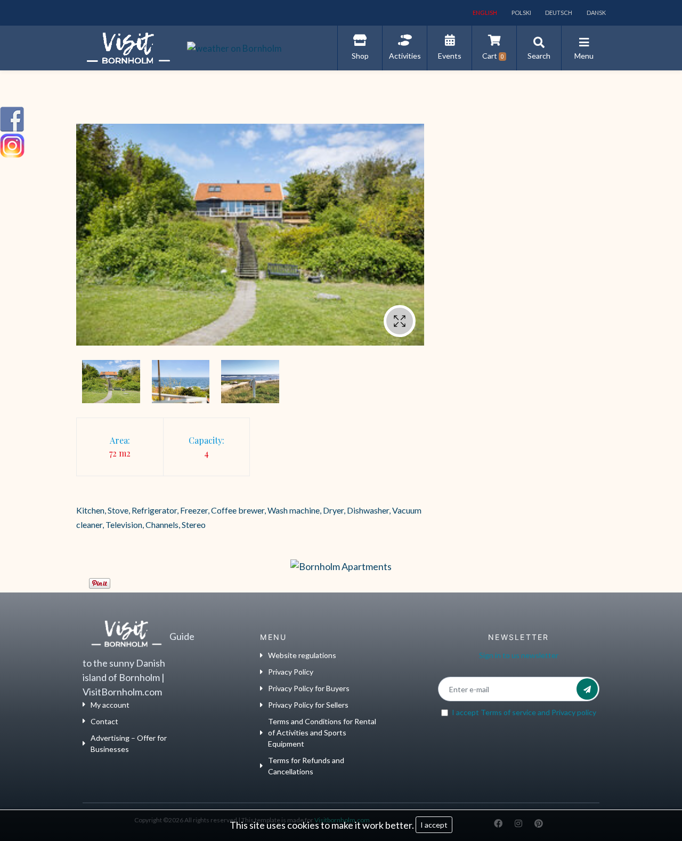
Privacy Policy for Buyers (309, 688)
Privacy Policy (290, 671)
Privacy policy (573, 712)
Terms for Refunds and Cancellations (306, 766)
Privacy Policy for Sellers (308, 704)
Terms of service (508, 712)
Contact (104, 721)
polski (520, 12)
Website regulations (302, 655)
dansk (596, 12)
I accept (434, 824)
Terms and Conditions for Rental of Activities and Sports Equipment (322, 732)
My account (110, 704)
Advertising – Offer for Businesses (129, 743)
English (484, 12)
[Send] (587, 689)
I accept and (524, 712)
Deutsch (558, 12)
